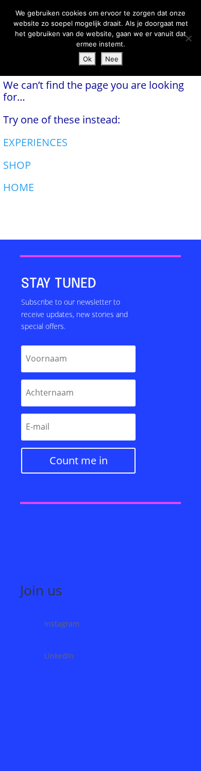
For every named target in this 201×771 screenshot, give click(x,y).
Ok (87, 59)
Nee (112, 59)
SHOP (17, 165)
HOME (18, 187)
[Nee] (188, 38)
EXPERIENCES (35, 142)
